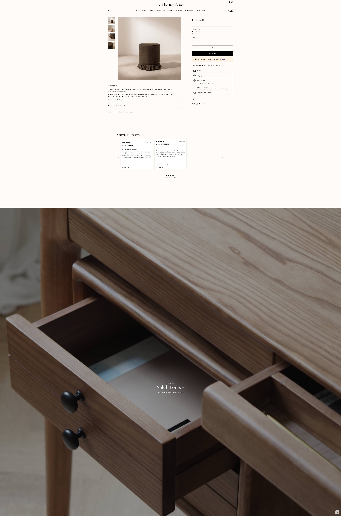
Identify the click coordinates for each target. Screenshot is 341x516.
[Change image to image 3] (111, 37)
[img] (126, 143)
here (209, 92)
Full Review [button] (125, 167)
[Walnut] (193, 32)
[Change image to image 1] (111, 20)
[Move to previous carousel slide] (227, 198)
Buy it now (212, 53)
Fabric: (196, 29)
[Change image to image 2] (111, 28)
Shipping (203, 65)
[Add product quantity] (193, 41)
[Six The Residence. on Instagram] (232, 2)
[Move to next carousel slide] (231, 197)
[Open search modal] (109, 10)
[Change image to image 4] (111, 45)
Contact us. (129, 112)
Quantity (194, 37)
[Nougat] (197, 32)
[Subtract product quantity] (199, 41)
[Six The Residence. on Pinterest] (229, 2)
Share (196, 99)
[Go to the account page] (228, 10)
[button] (196, 104)
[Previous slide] (118, 157)
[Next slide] (222, 157)
